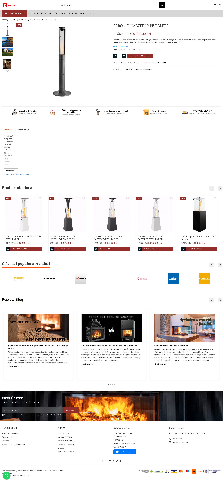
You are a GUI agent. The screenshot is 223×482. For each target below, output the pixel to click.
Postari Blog (12, 299)
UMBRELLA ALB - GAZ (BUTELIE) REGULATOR (23, 238)
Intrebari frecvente (66, 451)
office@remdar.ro (180, 442)
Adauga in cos (140, 55)
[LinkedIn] (113, 461)
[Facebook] (102, 461)
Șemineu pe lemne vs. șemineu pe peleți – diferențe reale (38, 347)
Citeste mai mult (14, 367)
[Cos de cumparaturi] (219, 5)
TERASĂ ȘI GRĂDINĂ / (19, 20)
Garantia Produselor (66, 444)
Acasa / (5, 20)
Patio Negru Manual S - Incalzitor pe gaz (198, 238)
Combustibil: (9, 167)
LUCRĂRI (72, 13)
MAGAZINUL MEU (10, 428)
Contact (5, 441)
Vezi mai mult (10, 170)
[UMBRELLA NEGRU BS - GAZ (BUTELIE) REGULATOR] (112, 214)
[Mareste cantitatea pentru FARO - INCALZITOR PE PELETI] (124, 56)
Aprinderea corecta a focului (171, 345)
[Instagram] (120, 461)
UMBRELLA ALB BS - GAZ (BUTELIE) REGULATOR (151, 238)
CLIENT (61, 428)
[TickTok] (116, 461)
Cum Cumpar (63, 433)
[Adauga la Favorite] (40, 199)
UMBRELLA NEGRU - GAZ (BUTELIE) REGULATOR (63, 238)
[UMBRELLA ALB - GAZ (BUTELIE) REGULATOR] (24, 214)
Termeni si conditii (10, 433)
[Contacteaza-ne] (215, 5)
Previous (7, 24)
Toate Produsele (16, 13)
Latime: (7, 150)
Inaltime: (8, 144)
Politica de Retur (65, 441)
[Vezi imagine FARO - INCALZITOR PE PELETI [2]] (7, 52)
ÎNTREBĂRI (46, 13)
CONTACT (60, 13)
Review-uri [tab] (23, 130)
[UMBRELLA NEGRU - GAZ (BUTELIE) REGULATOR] (68, 214)
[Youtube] (109, 461)
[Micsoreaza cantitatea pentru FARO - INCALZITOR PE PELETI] (115, 56)
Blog (91, 13)
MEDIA (32, 13)
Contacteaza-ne (126, 452)
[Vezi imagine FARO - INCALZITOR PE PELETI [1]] (7, 42)
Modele (83, 13)
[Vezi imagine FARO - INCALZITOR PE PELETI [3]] (7, 64)
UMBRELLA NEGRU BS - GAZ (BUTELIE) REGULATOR (109, 238)
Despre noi (7, 437)
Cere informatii (145, 69)
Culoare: (7, 161)
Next (7, 70)
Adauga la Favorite (123, 69)
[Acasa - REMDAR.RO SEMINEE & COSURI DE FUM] (15, 5)
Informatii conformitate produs (17, 175)
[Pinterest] (106, 461)
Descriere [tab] (8, 130)
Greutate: (8, 155)
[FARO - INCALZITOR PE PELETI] (62, 61)
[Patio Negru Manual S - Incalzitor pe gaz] (199, 214)
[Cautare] (162, 5)
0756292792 (177, 439)
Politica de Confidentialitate (68, 415)
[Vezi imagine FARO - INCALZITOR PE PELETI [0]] (7, 31)
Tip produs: (9, 138)
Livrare (61, 448)
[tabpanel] (62, 61)
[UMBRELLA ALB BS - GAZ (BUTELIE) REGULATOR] (155, 214)
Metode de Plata (65, 437)
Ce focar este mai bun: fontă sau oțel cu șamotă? (109, 345)
